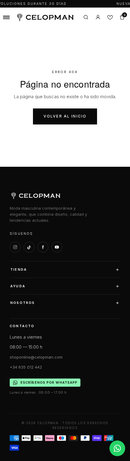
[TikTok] (29, 247)
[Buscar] (86, 17)
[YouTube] (56, 247)
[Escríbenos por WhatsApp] (117, 448)
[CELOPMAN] (45, 17)
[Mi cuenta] (98, 17)
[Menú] (6, 17)
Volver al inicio (65, 116)
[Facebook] (42, 247)
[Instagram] (15, 247)
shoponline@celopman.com (36, 357)
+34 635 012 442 (26, 367)
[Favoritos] (110, 17)
